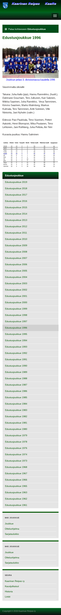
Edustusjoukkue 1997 (16, 321)
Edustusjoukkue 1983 (16, 410)
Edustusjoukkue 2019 (16, 182)
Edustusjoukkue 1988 (16, 378)
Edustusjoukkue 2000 (16, 302)
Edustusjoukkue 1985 (16, 397)
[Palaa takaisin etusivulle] (30, 7)
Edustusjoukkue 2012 (16, 226)
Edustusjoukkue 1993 (16, 347)
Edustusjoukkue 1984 (16, 404)
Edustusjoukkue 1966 (16, 480)
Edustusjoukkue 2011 (16, 233)
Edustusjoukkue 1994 (16, 340)
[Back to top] (54, 608)
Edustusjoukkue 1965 (16, 486)
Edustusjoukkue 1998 (16, 315)
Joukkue (9, 523)
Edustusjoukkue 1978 (16, 442)
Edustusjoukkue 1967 (16, 473)
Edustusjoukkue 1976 (16, 448)
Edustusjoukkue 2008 (16, 252)
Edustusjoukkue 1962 (16, 499)
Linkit (7, 596)
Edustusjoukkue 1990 (16, 366)
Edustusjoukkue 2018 (16, 188)
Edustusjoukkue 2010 (16, 239)
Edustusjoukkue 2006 (16, 264)
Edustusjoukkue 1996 (16, 328)
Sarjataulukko (12, 534)
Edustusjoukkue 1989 (16, 372)
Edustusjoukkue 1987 (16, 385)
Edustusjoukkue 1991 (16, 359)
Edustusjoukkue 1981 (16, 423)
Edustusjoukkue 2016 (16, 201)
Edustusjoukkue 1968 (16, 467)
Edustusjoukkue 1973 (16, 461)
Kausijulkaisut (12, 586)
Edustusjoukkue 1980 (16, 429)
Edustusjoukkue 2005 (16, 271)
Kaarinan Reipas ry (15, 581)
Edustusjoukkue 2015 (16, 207)
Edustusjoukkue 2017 (16, 195)
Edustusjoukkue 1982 (16, 416)
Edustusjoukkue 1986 (16, 391)
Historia (9, 591)
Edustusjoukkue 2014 (16, 214)
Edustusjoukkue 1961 (16, 505)
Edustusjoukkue (36, 29)
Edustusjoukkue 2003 (16, 283)
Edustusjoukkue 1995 (16, 334)
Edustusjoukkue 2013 (16, 220)
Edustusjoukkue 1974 (16, 454)
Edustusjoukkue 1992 (16, 353)
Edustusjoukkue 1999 (16, 309)
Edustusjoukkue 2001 (16, 296)
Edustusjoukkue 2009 (16, 245)
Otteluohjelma (12, 528)
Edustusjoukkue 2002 (16, 290)
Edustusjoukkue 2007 (16, 258)
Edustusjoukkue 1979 (16, 435)
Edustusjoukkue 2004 (16, 277)
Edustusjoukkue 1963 (16, 492)
